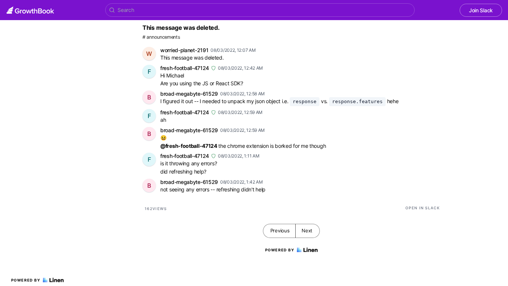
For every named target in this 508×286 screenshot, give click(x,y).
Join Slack (481, 10)
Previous (280, 230)
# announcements (161, 37)
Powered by (26, 280)
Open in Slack (422, 208)
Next (307, 230)
